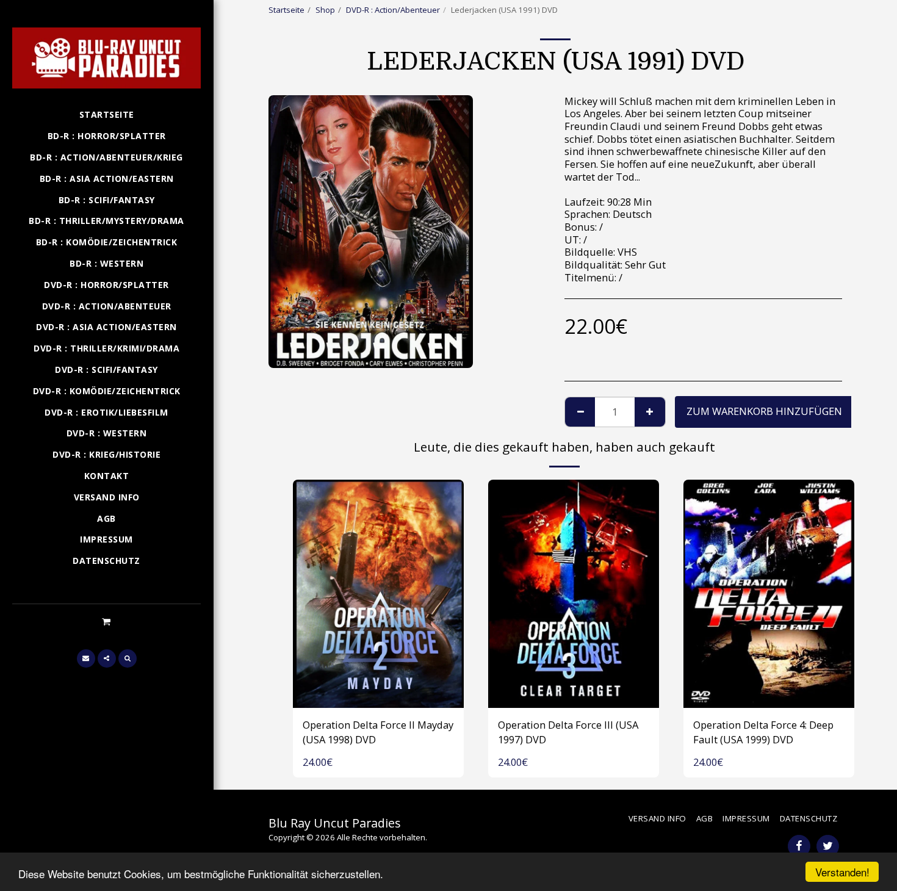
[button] (106, 621)
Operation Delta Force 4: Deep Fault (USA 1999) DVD (763, 732)
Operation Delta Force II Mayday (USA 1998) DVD (378, 732)
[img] (378, 593)
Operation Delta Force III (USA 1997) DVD (568, 732)
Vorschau (378, 693)
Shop (325, 9)
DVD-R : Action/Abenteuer (393, 9)
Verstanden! (842, 871)
